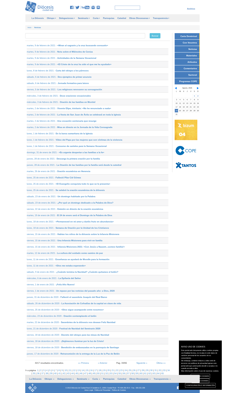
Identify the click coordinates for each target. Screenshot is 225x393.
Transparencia (160, 18)
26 (134, 370)
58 (132, 373)
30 (151, 370)
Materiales (191, 55)
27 (138, 370)
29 (147, 370)
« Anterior (102, 363)
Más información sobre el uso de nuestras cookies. (200, 371)
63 (154, 373)
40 (55, 373)
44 (72, 373)
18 (100, 370)
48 (90, 373)
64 (158, 373)
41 (60, 373)
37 (42, 373)
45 (77, 373)
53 (111, 373)
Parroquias (108, 18)
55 (120, 373)
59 (137, 373)
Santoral (192, 75)
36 (38, 373)
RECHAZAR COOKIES (200, 376)
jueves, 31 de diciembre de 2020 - (67, 297)
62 (150, 373)
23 (121, 370)
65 (162, 373)
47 (85, 373)
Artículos (192, 62)
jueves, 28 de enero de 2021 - (63, 158)
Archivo (191, 9)
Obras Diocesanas (138, 18)
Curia (95, 18)
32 (160, 370)
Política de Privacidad (102, 390)
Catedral (121, 18)
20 (108, 370)
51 (102, 373)
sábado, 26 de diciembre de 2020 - (74, 303)
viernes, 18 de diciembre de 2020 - (68, 335)
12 (74, 370)
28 (143, 370)
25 (130, 370)
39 (51, 373)
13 (78, 370)
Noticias (192, 49)
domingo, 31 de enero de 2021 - (65, 152)
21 (113, 370)
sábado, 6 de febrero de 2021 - (59, 77)
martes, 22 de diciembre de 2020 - (71, 322)
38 (47, 373)
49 (94, 373)
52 (107, 373)
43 (68, 373)
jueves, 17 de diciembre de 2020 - (73, 353)
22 (117, 370)
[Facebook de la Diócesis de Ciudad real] (72, 7)
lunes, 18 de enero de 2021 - (70, 221)
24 (126, 370)
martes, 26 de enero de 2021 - (58, 171)
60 (141, 373)
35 (34, 373)
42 (64, 373)
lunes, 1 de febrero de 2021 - (60, 133)
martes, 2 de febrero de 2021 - (69, 108)
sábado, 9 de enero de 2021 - (72, 272)
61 (145, 373)
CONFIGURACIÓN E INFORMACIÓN (200, 385)
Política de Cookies (119, 390)
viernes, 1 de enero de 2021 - (51, 284)
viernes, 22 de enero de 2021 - (65, 209)
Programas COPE (188, 81)
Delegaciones (66, 18)
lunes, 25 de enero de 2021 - (54, 177)
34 (168, 370)
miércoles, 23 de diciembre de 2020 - (61, 316)
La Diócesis (38, 18)
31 (156, 370)
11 (70, 370)
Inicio (29, 27)
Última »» (161, 363)
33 (164, 370)
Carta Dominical (188, 36)
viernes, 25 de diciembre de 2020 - (65, 309)
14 (83, 370)
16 (91, 370)
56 (124, 373)
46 (81, 373)
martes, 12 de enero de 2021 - (65, 253)
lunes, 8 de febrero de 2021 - (58, 70)
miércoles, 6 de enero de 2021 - (54, 278)
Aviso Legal (88, 390)
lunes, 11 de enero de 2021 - (68, 259)
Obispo (50, 18)
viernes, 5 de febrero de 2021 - (64, 89)
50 (98, 373)
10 (66, 370)
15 (87, 370)
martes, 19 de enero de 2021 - (69, 215)
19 (104, 370)
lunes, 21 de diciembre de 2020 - (63, 328)
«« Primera (83, 363)
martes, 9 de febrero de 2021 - (67, 45)
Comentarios (190, 68)
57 (128, 373)
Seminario (83, 18)
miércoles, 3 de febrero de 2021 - (59, 96)
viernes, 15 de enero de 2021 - (73, 234)
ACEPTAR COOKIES (200, 381)
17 (96, 370)
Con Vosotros (190, 42)
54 (115, 373)
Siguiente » (141, 363)
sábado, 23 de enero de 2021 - (61, 196)
